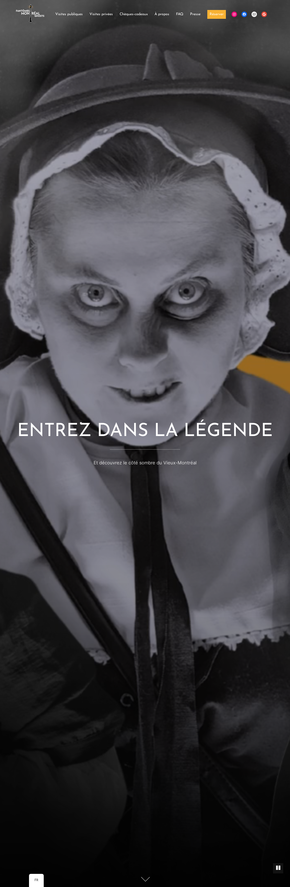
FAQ (179, 14)
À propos (162, 14)
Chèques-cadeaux (134, 14)
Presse (195, 14)
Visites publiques (69, 14)
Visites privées (101, 14)
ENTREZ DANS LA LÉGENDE (145, 431)
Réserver (217, 14)
